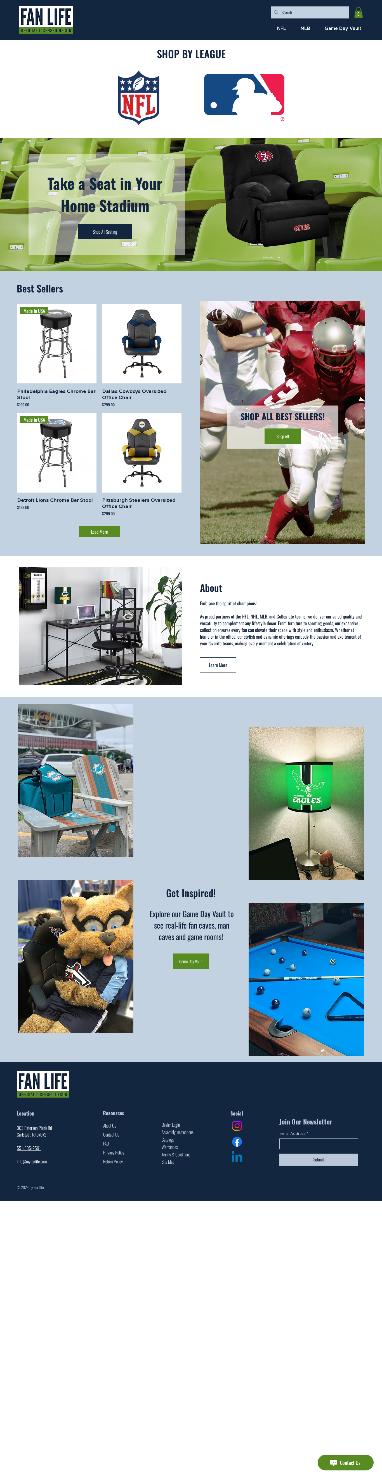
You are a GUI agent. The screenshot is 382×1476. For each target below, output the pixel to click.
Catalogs (168, 1139)
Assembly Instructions (178, 1132)
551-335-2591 (29, 1148)
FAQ (106, 1143)
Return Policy (113, 1161)
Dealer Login (171, 1124)
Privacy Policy (113, 1152)
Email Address (293, 1133)
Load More (99, 531)
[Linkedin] (237, 1157)
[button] (358, 12)
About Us (109, 1125)
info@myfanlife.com (32, 1161)
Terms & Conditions (176, 1154)
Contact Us (111, 1134)
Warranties (170, 1147)
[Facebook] (237, 1141)
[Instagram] (237, 1125)
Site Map (168, 1161)
